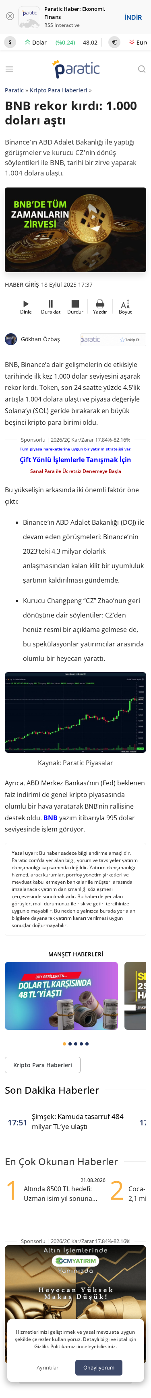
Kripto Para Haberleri (58, 90)
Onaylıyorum (98, 1367)
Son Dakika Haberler (52, 1089)
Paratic (14, 90)
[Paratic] (76, 70)
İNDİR (133, 17)
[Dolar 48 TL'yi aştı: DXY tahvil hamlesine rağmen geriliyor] (61, 995)
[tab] (64, 1043)
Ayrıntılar (47, 1367)
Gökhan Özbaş (40, 339)
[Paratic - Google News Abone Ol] (114, 342)
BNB (50, 817)
